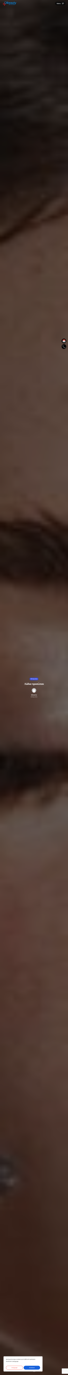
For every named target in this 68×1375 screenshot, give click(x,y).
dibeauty (34, 695)
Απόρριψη (14, 1367)
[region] (23, 1363)
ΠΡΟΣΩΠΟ (33, 679)
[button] (60, 3)
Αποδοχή (32, 1367)
